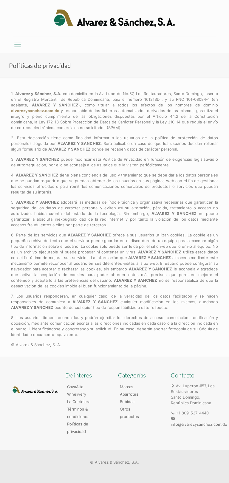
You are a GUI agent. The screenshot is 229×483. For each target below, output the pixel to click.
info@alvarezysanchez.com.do (199, 424)
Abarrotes (129, 394)
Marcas (126, 386)
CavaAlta (75, 386)
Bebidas (127, 401)
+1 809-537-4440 (192, 413)
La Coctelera (78, 401)
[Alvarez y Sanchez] (114, 18)
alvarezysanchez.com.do (35, 110)
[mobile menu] (18, 45)
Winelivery (76, 394)
